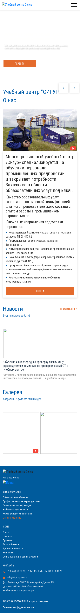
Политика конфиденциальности (18, 607)
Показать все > (68, 309)
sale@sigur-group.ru (17, 577)
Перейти (19, 63)
